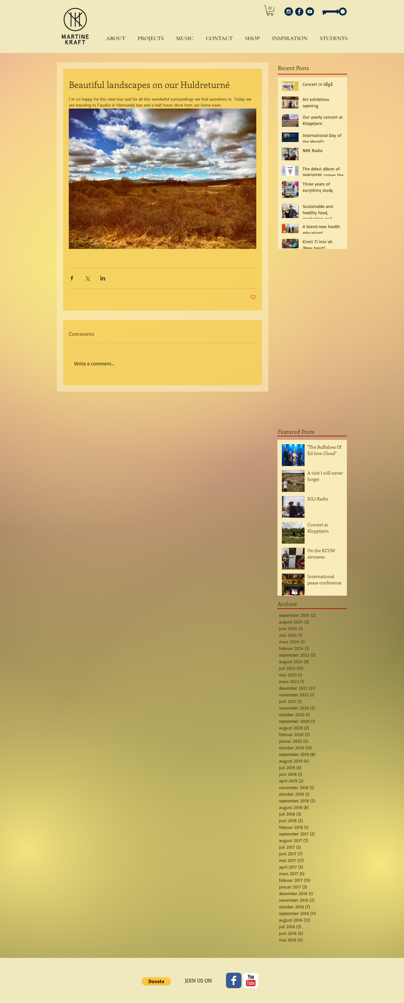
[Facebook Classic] (233, 980)
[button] (114, 38)
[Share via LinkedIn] (103, 278)
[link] (270, 10)
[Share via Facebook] (72, 278)
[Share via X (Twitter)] (87, 278)
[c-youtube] (250, 980)
